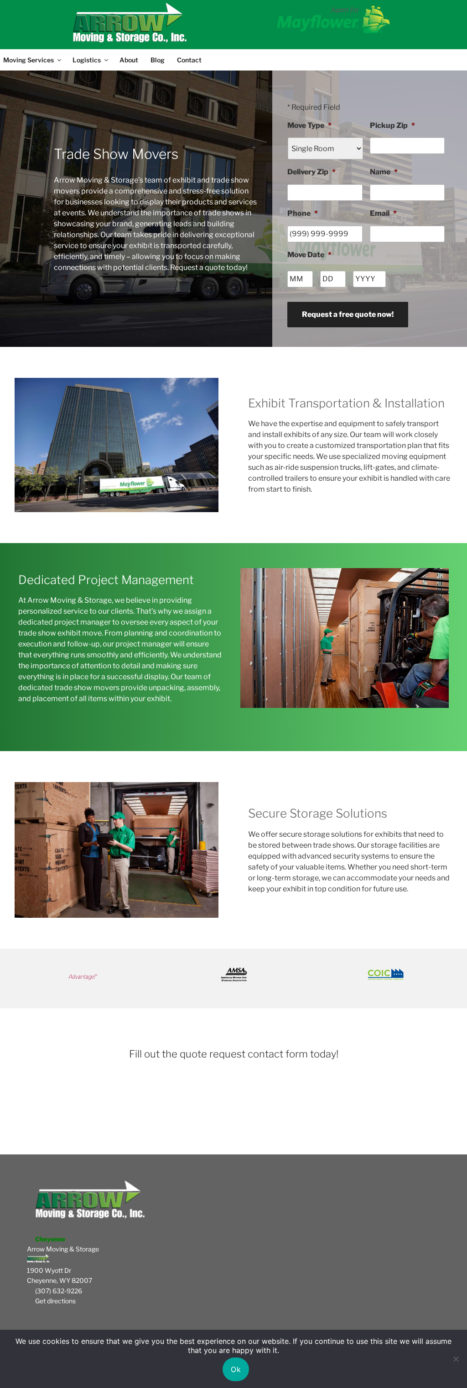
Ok (236, 1369)
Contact (189, 60)
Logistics (87, 60)
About (128, 60)
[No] (455, 1358)
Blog (157, 60)
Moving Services (28, 60)
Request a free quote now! (348, 314)
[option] (105, 974)
